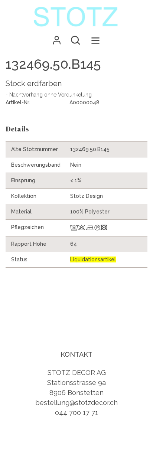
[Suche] (75, 40)
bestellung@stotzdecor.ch (76, 402)
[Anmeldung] (57, 40)
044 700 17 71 (76, 413)
